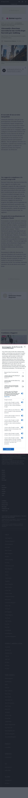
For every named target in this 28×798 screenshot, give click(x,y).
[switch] (22, 376)
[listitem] (14, 373)
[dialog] (14, 399)
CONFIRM (8, 449)
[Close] (25, 347)
